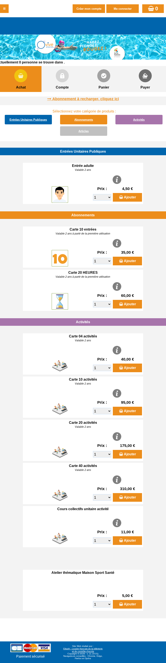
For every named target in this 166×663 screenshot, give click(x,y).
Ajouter (130, 197)
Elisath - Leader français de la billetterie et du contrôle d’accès (83, 649)
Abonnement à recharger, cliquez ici (85, 99)
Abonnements (83, 119)
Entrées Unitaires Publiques (28, 119)
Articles (83, 131)
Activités (139, 119)
